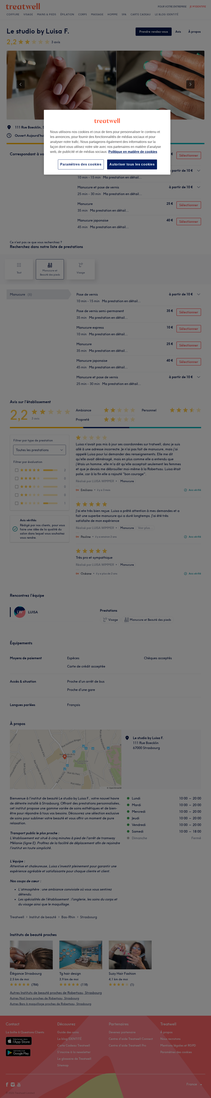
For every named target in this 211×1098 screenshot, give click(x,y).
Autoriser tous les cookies (132, 164)
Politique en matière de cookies (132, 151)
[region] (107, 142)
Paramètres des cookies (81, 164)
